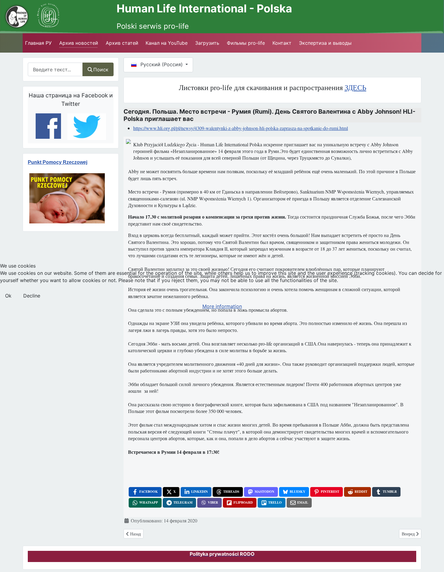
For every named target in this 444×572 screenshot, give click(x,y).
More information (222, 306)
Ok (8, 296)
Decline (31, 296)
